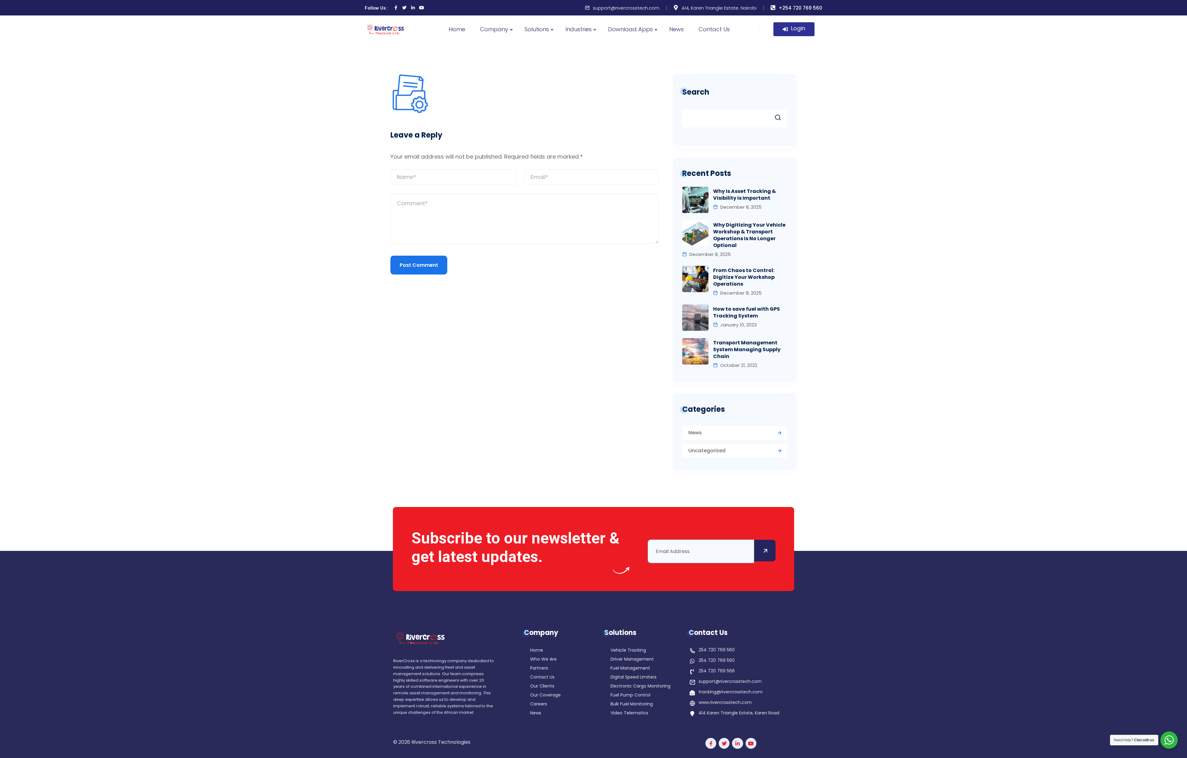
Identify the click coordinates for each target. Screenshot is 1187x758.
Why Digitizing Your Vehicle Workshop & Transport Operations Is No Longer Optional (749, 235)
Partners (539, 668)
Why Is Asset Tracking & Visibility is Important (744, 195)
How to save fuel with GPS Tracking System (746, 312)
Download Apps (630, 29)
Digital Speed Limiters (634, 677)
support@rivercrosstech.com (626, 8)
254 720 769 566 (717, 671)
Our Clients (542, 686)
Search (695, 92)
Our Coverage (545, 695)
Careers (538, 704)
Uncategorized (706, 450)
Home (457, 29)
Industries (578, 29)
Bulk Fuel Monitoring (632, 704)
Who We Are (543, 659)
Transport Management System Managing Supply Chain (747, 349)
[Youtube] (421, 7)
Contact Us (714, 29)
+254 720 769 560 (800, 8)
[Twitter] (404, 7)
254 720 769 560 (717, 650)
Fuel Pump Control (630, 695)
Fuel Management (630, 668)
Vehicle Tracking (628, 650)
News (676, 29)
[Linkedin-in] (413, 7)
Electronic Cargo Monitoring (640, 686)
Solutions (537, 29)
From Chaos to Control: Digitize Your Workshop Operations (744, 277)
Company (494, 29)
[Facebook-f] (710, 743)
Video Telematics (629, 713)
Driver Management (632, 659)
